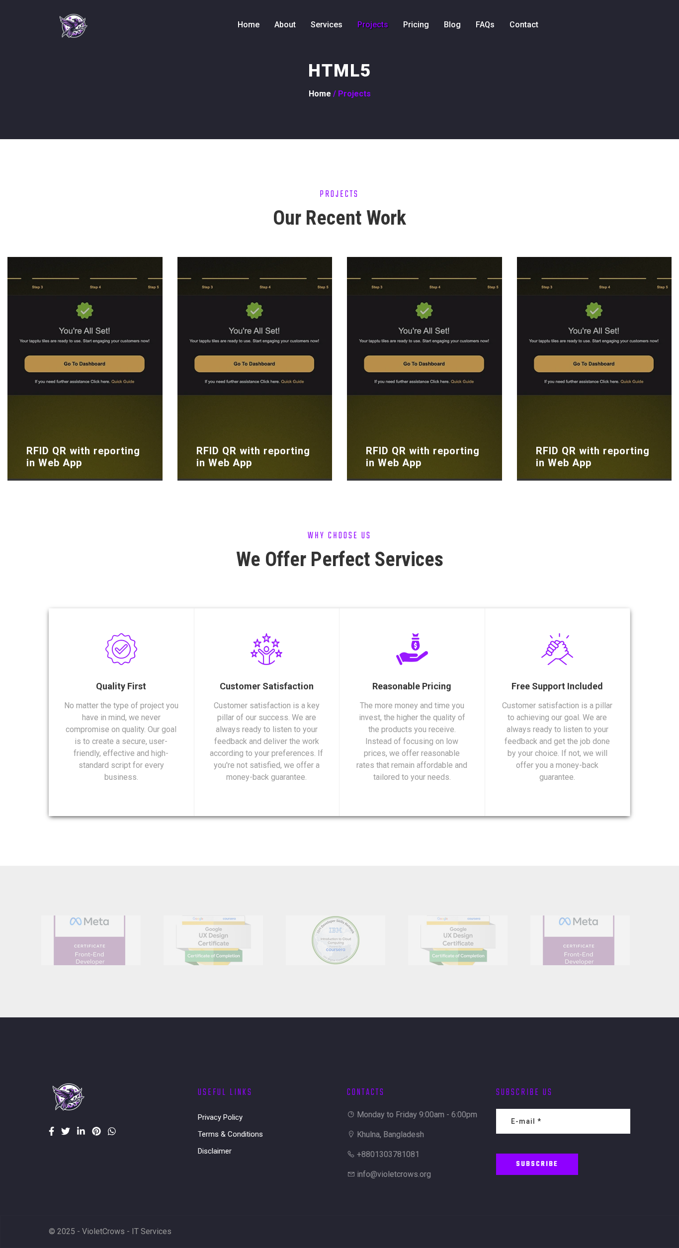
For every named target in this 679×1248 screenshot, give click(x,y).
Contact (523, 24)
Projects (372, 24)
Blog (452, 24)
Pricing (416, 24)
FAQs (485, 24)
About (285, 24)
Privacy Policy (220, 1117)
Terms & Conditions (230, 1134)
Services (326, 24)
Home (248, 24)
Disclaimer (215, 1151)
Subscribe (537, 1164)
